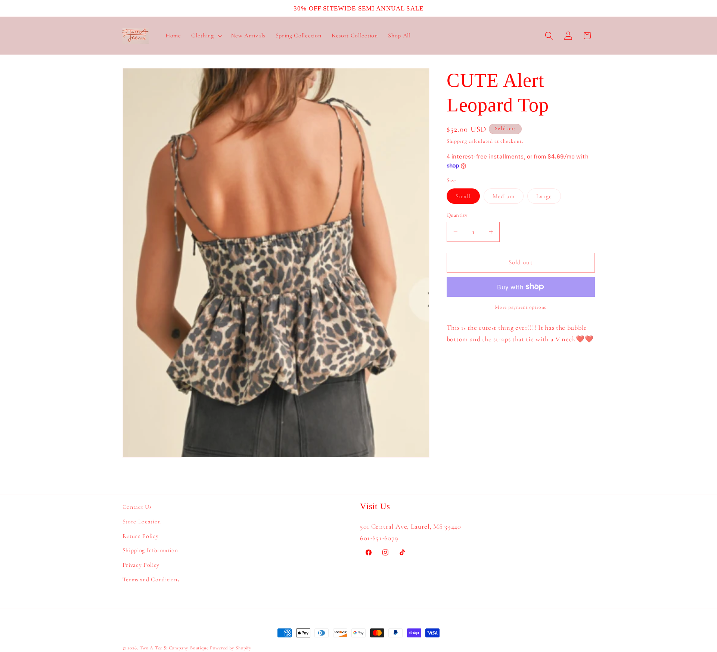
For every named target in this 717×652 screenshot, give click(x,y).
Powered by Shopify (231, 648)
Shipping (457, 141)
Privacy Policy (141, 565)
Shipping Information (150, 550)
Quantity (457, 215)
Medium (508, 198)
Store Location (141, 521)
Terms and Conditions (151, 579)
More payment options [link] (520, 307)
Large (548, 198)
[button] (205, 36)
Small (468, 198)
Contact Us (137, 507)
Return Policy (140, 536)
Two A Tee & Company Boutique (174, 648)
